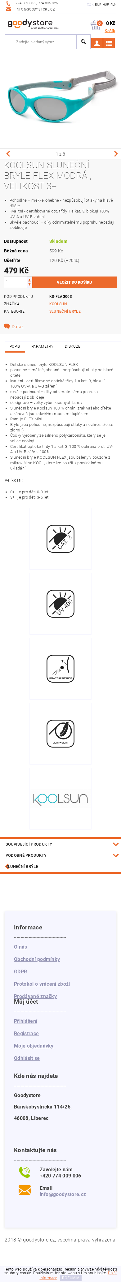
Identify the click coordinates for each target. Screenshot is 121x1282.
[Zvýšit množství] (29, 279)
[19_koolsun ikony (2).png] (60, 587)
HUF (106, 4)
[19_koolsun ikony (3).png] (60, 651)
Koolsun (58, 304)
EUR (98, 4)
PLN (113, 4)
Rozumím (70, 1278)
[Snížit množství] (29, 285)
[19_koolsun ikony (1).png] (60, 522)
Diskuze (72, 346)
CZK (90, 4)
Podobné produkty (26, 855)
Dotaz (18, 326)
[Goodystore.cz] (32, 24)
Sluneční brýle (65, 311)
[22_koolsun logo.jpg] (60, 777)
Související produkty (29, 844)
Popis (15, 346)
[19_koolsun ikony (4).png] (60, 716)
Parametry (42, 346)
